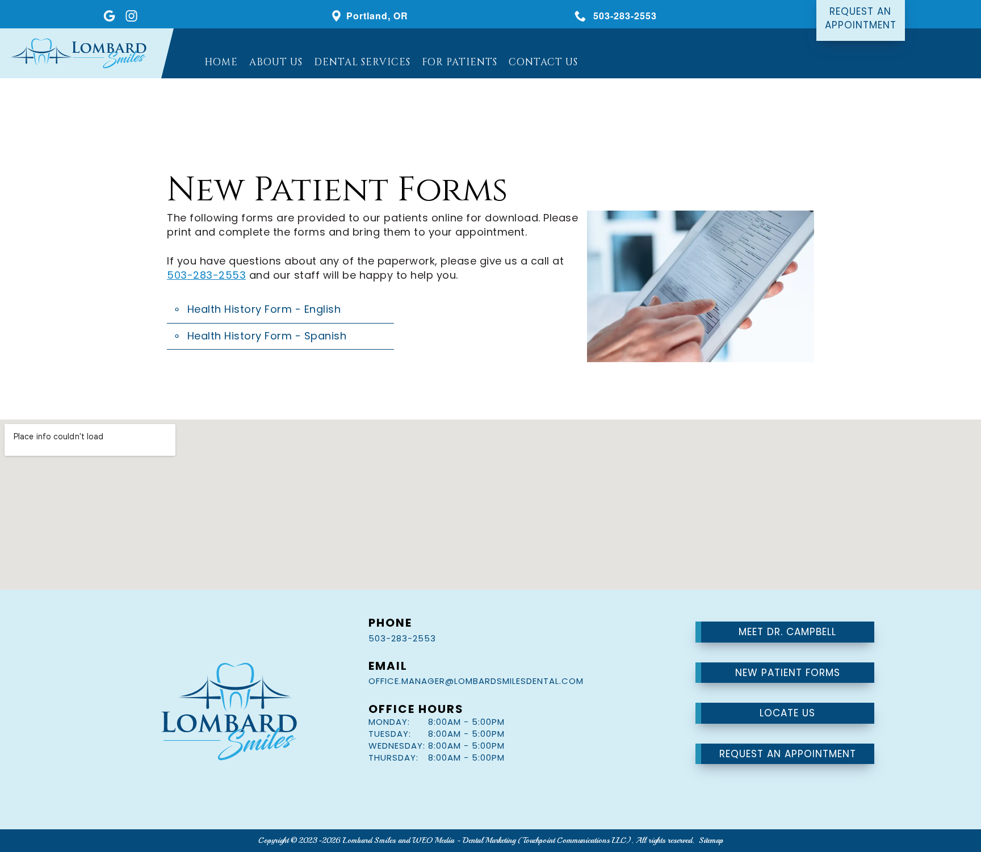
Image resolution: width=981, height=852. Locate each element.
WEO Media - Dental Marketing (463, 840)
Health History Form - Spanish (267, 336)
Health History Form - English (264, 309)
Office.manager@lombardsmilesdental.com (476, 681)
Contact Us (543, 62)
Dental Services (362, 62)
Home (221, 62)
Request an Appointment (787, 754)
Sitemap (711, 840)
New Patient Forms (787, 672)
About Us (276, 62)
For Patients (459, 62)
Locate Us (787, 713)
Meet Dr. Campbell (787, 632)
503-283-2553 (206, 275)
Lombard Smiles (369, 840)
